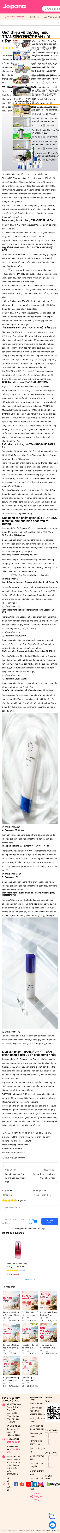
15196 (18, 874)
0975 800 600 (13, 1442)
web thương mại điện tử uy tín (29, 1074)
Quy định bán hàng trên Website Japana (37, 1411)
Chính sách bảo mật (37, 1480)
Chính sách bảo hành (37, 1487)
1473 (17, 1032)
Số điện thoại (40, 1190)
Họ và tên (8, 1190)
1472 (17, 632)
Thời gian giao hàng (36, 1435)
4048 (17, 827)
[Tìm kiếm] (45, 9)
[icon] (15, 1486)
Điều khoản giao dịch (37, 1450)
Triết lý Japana (37, 1403)
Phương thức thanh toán (36, 1442)
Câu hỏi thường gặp (37, 1457)
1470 (17, 607)
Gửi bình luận (49, 1221)
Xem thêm (29, 1279)
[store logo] (14, 7)
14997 (18, 675)
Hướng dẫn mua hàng (37, 1420)
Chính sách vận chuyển (37, 1465)
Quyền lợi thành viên (37, 1472)
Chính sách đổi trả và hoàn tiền (37, 1427)
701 (17, 579)
